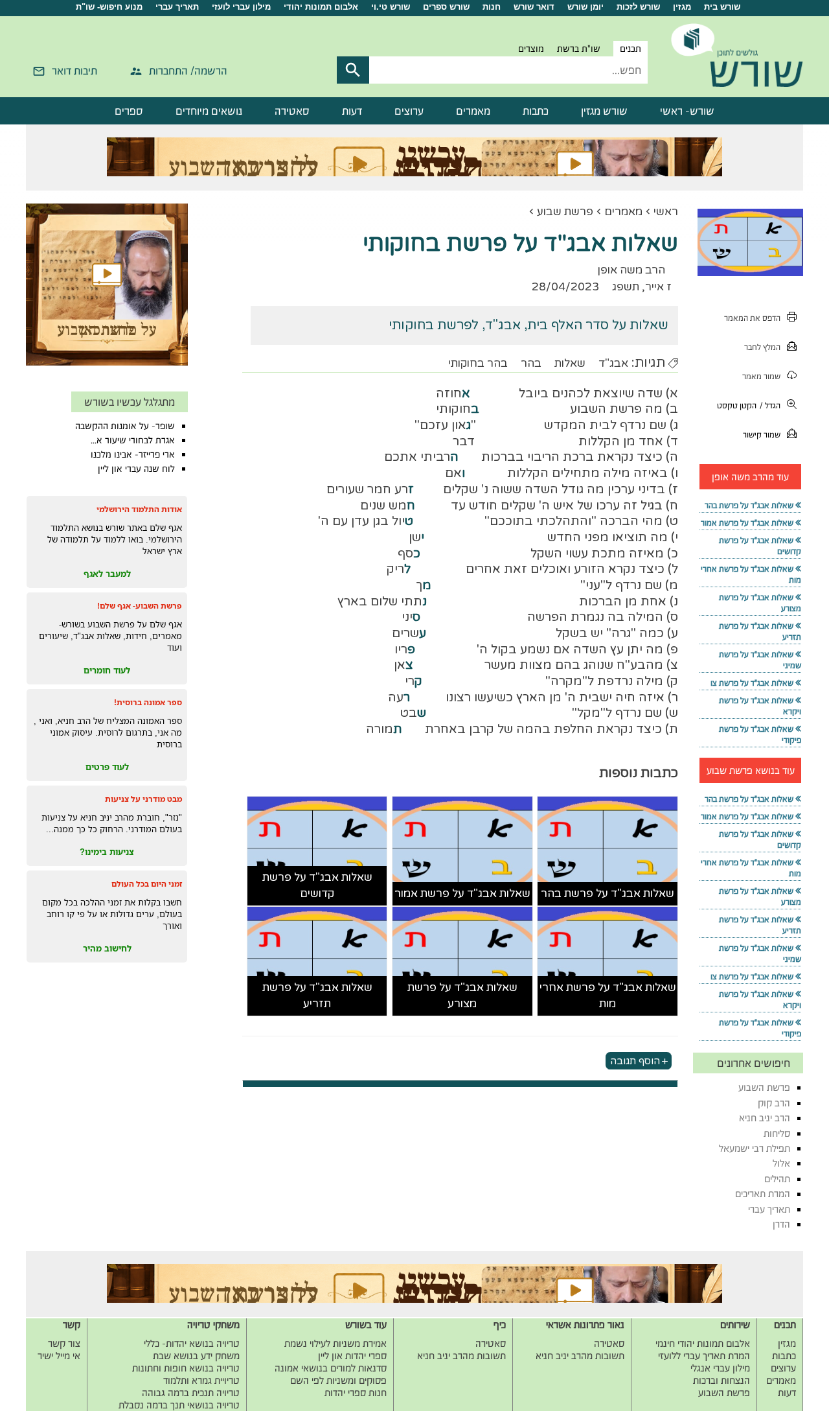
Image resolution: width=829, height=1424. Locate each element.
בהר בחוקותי (478, 363)
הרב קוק (774, 1103)
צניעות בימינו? (107, 852)
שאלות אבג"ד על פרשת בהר (607, 893)
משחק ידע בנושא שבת (196, 1355)
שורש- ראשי (687, 111)
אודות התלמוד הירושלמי (139, 509)
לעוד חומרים (107, 670)
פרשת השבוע (764, 1087)
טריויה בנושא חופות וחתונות (186, 1368)
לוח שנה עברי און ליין (136, 468)
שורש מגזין (604, 111)
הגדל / (770, 405)
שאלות (569, 363)
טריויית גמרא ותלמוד (201, 1380)
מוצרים (531, 48)
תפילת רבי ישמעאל (754, 1148)
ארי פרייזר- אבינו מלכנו (133, 454)
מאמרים (473, 111)
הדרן (781, 1224)
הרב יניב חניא (764, 1118)
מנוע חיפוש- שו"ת (109, 7)
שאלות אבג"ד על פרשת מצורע (462, 996)
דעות (352, 111)
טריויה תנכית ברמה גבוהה (191, 1392)
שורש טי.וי (390, 7)
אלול (781, 1163)
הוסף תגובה (635, 1061)
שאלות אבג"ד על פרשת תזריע (317, 996)
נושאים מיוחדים (209, 111)
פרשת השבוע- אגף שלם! (139, 605)
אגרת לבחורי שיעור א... (133, 440)
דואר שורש (534, 7)
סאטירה (292, 111)
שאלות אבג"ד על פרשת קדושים (317, 885)
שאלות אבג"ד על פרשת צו (751, 682)
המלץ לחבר (762, 347)
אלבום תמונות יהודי (321, 7)
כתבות (536, 111)
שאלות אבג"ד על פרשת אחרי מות (607, 996)
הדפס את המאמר (752, 317)
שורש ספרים (446, 7)
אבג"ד (613, 363)
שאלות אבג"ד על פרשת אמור (462, 893)
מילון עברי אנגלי (720, 1368)
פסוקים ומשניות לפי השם (338, 1380)
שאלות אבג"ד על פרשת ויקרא (760, 706)
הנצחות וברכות (721, 1380)
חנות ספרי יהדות (355, 1392)
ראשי (665, 211)
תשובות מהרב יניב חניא (580, 1355)
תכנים (630, 48)
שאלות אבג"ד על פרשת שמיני (760, 660)
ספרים (129, 111)
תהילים (777, 1179)
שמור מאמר (761, 376)
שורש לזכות (638, 7)
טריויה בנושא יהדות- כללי (192, 1343)
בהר (531, 363)
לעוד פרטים (107, 767)
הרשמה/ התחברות (188, 71)
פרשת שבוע (565, 211)
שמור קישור (761, 434)
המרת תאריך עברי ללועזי (704, 1355)
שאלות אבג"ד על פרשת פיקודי (760, 734)
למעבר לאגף (107, 573)
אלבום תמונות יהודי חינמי (702, 1343)
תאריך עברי (177, 7)
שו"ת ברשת (578, 48)
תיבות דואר (74, 71)
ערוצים (409, 111)
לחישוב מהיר (107, 948)
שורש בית (722, 7)
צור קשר (64, 1343)
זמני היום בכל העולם (146, 883)
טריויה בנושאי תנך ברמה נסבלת (179, 1405)
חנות (492, 7)
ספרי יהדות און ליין (352, 1355)
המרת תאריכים (762, 1193)
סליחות (777, 1133)
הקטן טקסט (736, 405)
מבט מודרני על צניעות (143, 798)
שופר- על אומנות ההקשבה (125, 426)
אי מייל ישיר (59, 1355)
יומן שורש (585, 7)
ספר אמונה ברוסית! (148, 702)
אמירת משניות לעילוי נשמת (335, 1343)
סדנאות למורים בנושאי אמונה (331, 1368)
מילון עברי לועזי (241, 7)
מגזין (682, 7)
